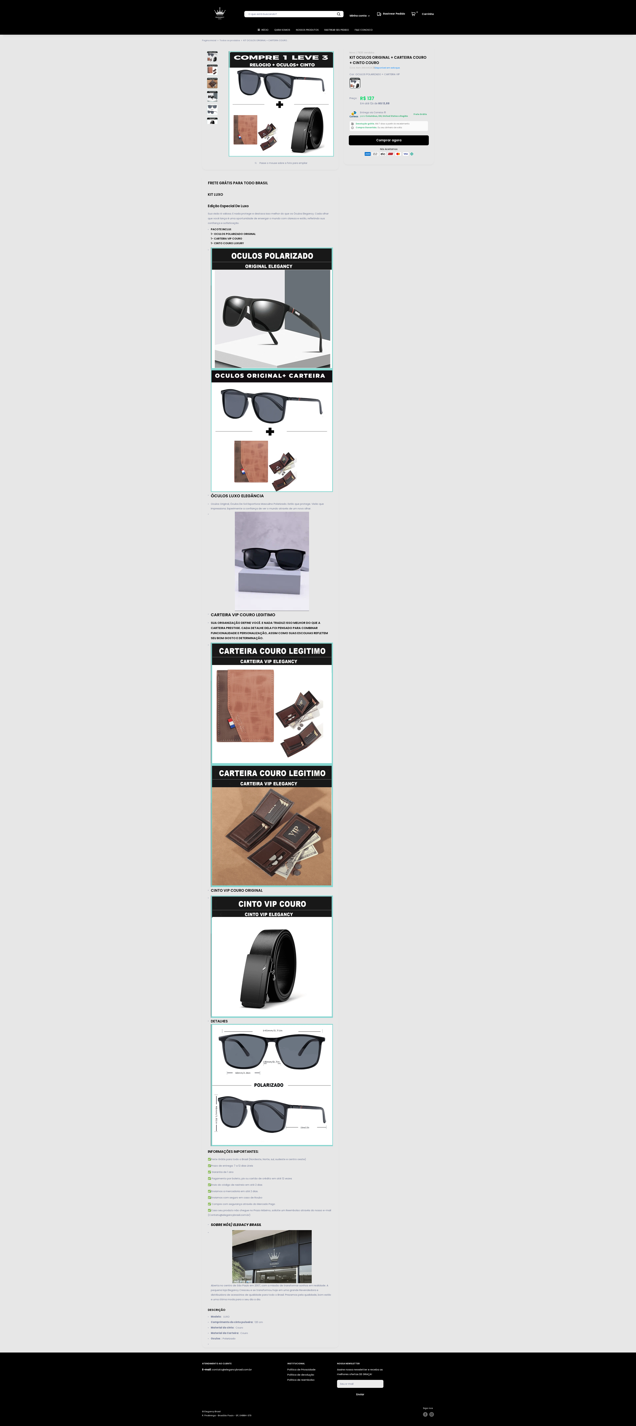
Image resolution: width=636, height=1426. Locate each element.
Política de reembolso (301, 1380)
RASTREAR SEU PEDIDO (336, 30)
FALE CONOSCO (364, 30)
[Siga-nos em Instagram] (431, 1414)
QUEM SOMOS (282, 30)
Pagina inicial (209, 40)
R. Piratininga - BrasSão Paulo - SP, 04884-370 (226, 1415)
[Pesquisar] (339, 14)
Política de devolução (300, 1374)
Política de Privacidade (301, 1369)
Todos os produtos (230, 40)
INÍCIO (265, 30)
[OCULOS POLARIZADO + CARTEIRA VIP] (355, 83)
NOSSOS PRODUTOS (307, 30)
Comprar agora (388, 140)
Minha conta (358, 16)
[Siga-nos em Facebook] (425, 1414)
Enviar (360, 1394)
